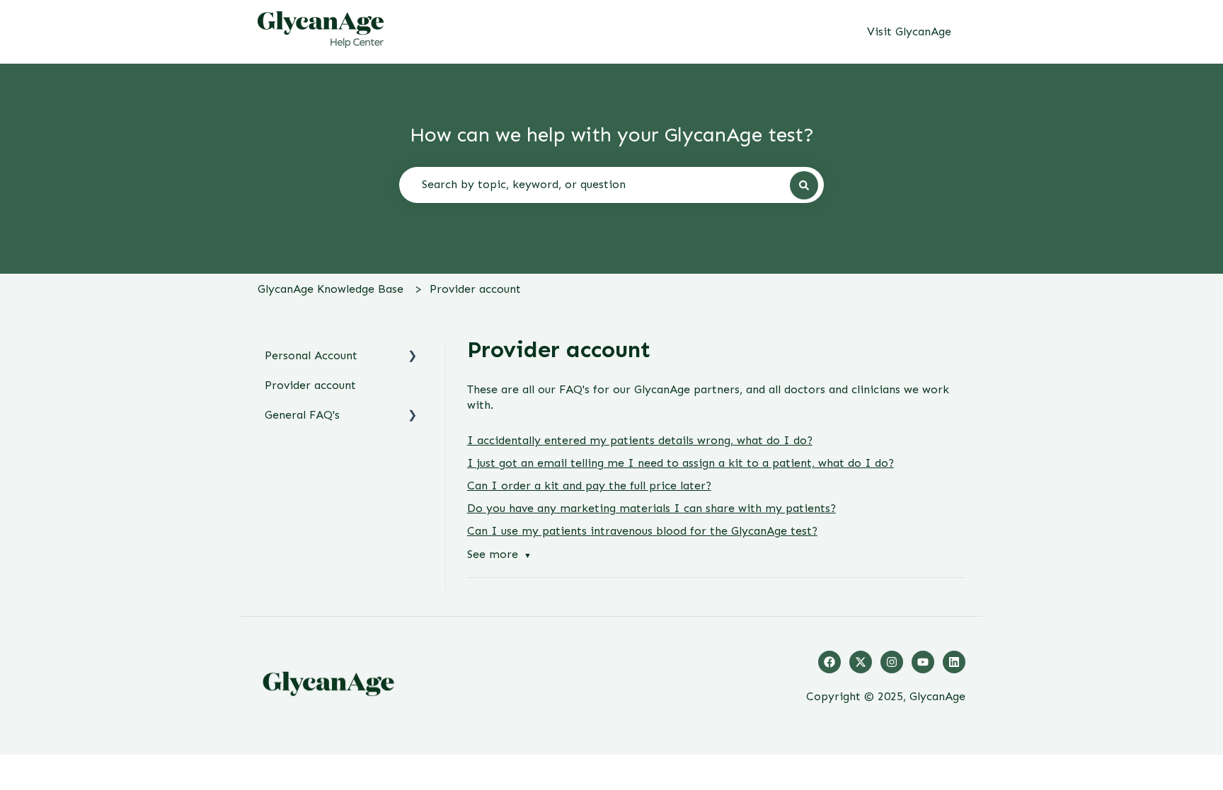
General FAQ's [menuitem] (302, 415)
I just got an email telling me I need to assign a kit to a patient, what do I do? (680, 463)
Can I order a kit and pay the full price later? (589, 485)
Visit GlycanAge (909, 31)
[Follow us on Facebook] (829, 662)
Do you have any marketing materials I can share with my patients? (651, 508)
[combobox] (611, 184)
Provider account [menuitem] (310, 385)
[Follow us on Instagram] (891, 662)
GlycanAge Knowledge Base (330, 289)
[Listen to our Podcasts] (923, 662)
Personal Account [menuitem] (311, 355)
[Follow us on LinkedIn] (954, 662)
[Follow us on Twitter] (860, 662)
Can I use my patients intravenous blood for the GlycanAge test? (642, 531)
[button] (412, 356)
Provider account (475, 289)
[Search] (804, 185)
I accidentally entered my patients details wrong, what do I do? (640, 440)
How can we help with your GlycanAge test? (612, 134)
